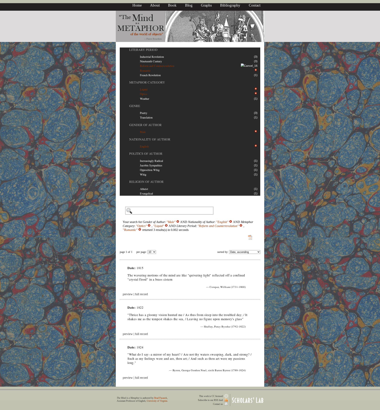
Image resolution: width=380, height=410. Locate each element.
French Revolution (150, 75)
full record (141, 294)
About (155, 5)
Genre (134, 106)
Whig (143, 174)
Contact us (218, 404)
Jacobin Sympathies (151, 165)
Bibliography (230, 5)
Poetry (143, 113)
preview (128, 294)
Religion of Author (146, 181)
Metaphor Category (147, 82)
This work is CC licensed (211, 396)
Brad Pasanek (160, 398)
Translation (146, 117)
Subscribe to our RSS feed (210, 400)
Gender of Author (145, 125)
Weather (144, 99)
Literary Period (143, 49)
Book (172, 5)
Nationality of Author (149, 139)
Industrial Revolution (152, 57)
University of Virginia (157, 401)
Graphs (206, 5)
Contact (254, 5)
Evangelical (146, 193)
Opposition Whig (150, 170)
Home (137, 5)
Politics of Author (145, 153)
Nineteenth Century (151, 61)
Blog (189, 5)
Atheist (144, 189)
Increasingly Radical (151, 161)
